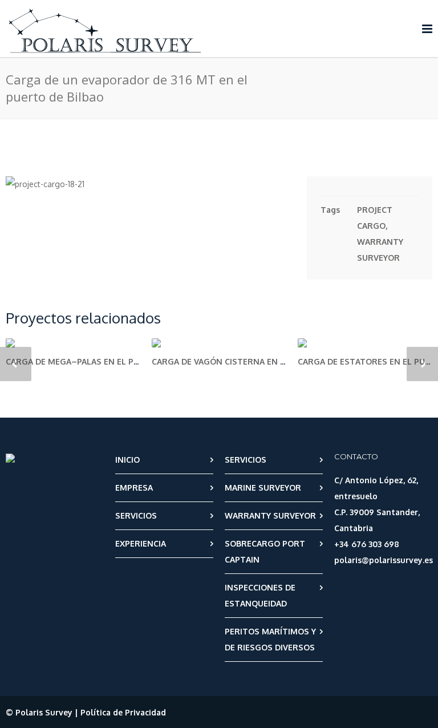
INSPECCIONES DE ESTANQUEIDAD (260, 595)
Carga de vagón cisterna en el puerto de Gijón (257, 361)
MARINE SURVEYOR (263, 487)
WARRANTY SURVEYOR (270, 515)
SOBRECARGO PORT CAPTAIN (265, 551)
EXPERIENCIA (140, 543)
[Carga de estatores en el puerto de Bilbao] (365, 342)
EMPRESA (134, 487)
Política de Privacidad (123, 712)
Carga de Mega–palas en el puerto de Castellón (115, 361)
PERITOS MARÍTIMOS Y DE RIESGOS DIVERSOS (270, 639)
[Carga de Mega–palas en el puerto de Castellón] (73, 342)
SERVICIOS (136, 515)
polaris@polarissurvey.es (383, 560)
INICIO (127, 459)
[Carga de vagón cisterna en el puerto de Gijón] (219, 342)
